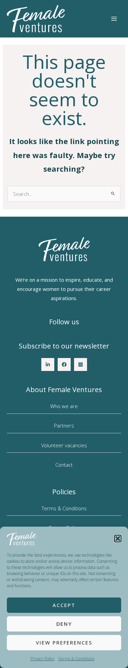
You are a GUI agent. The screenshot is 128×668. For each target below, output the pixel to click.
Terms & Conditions (76, 659)
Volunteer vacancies (64, 445)
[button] (117, 538)
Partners (64, 425)
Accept (64, 605)
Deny (64, 623)
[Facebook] (64, 364)
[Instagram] (80, 364)
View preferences (64, 642)
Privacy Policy (42, 659)
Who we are (64, 406)
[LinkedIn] (47, 364)
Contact (64, 464)
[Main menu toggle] (114, 19)
